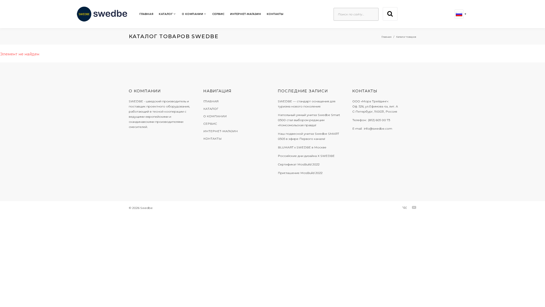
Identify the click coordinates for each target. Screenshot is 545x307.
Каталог (166, 14)
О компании (192, 14)
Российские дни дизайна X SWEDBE (306, 156)
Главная (146, 14)
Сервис (218, 14)
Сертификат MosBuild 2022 (299, 164)
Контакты (275, 14)
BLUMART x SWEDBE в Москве (302, 147)
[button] (460, 14)
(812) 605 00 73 (379, 120)
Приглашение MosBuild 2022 (300, 173)
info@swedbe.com (378, 128)
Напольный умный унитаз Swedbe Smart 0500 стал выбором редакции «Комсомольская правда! (309, 120)
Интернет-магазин (245, 14)
